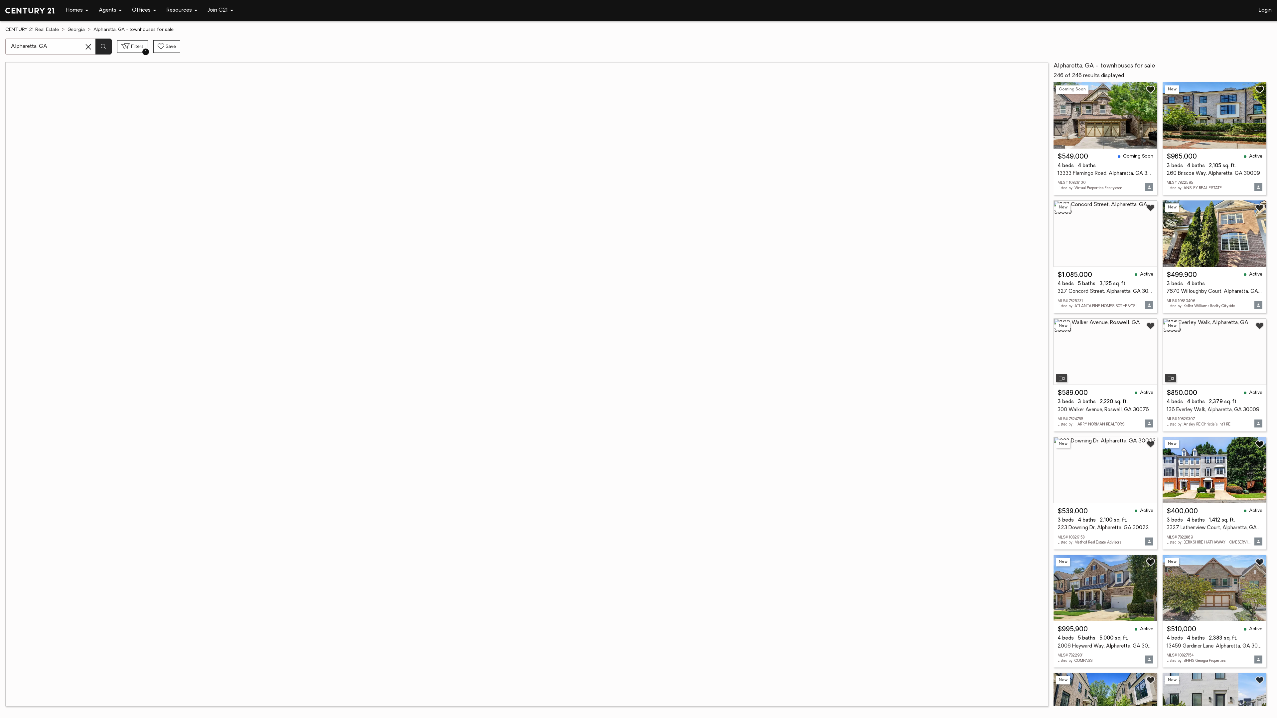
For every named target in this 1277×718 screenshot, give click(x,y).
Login (1265, 10)
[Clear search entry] (88, 47)
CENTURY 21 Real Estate (32, 29)
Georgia (76, 29)
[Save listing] (1151, 89)
